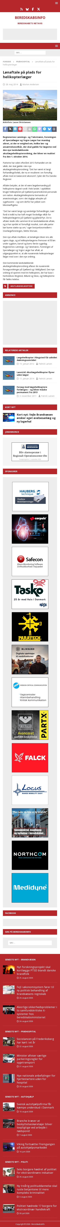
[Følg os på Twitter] (38, 9)
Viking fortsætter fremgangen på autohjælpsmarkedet (36, 1145)
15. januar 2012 (27, 363)
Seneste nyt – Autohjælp (19, 1096)
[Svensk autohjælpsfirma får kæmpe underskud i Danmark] (9, 1106)
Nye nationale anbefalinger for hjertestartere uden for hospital (36, 1079)
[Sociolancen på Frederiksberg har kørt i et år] (9, 1041)
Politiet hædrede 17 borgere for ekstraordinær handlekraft (37, 1207)
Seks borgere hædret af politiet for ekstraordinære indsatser (37, 1171)
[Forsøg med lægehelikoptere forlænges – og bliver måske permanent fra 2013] (9, 390)
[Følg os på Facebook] (32, 9)
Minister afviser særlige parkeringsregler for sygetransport (31, 1059)
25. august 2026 (26, 977)
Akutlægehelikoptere (21, 286)
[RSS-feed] (21, 9)
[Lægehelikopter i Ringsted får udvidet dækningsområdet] (9, 360)
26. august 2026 (26, 1176)
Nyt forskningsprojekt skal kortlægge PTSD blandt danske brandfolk (36, 970)
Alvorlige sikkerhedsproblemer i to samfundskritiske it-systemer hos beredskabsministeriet (37, 1012)
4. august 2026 (25, 1196)
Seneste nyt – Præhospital (20, 1031)
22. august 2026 (26, 1046)
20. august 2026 (26, 1086)
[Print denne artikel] (29, 129)
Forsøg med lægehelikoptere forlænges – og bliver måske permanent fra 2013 (32, 390)
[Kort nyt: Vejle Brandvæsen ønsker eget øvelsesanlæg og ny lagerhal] (9, 417)
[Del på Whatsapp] (34, 129)
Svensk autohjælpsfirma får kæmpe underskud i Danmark (35, 1105)
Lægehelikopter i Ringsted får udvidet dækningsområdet (37, 358)
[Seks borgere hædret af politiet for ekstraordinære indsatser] (9, 1172)
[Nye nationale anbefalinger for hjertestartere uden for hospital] (9, 1078)
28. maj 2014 (12, 84)
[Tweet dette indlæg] (10, 129)
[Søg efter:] (30, 52)
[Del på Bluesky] (49, 129)
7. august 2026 (25, 1135)
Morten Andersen (30, 84)
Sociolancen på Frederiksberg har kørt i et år (35, 1040)
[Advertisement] (32, 33)
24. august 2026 (26, 997)
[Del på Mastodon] (39, 129)
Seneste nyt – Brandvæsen (20, 959)
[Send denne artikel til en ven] (24, 129)
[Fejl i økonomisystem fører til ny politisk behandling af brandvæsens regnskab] (9, 989)
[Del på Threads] (54, 129)
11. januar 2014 (27, 378)
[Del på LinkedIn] (15, 129)
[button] (56, 3)
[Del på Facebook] (5, 129)
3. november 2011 (28, 396)
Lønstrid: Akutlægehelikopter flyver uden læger (35, 373)
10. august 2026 (26, 1111)
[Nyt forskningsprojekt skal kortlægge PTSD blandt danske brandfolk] (9, 969)
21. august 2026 (26, 1066)
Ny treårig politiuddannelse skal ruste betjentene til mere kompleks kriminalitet (37, 1189)
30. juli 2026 (24, 1213)
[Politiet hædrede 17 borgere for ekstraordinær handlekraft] (9, 1208)
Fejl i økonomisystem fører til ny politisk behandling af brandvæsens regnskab (35, 990)
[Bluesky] (27, 9)
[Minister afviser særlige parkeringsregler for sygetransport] (9, 1058)
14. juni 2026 (24, 1151)
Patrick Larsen (45, 363)
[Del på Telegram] (44, 129)
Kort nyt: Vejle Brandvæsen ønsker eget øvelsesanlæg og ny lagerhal (36, 418)
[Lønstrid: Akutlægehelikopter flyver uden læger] (9, 375)
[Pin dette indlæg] (20, 129)
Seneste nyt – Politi (16, 1161)
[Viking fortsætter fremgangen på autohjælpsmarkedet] (9, 1147)
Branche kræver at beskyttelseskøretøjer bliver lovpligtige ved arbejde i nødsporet (34, 1126)
